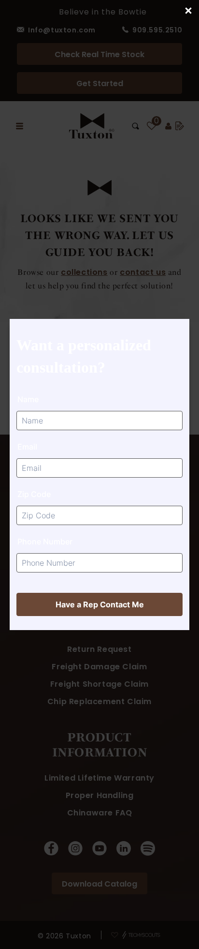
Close (188, 11)
